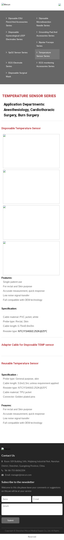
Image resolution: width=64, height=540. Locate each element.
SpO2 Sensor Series (18, 52)
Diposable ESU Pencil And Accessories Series (17, 22)
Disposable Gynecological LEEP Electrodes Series (15, 35)
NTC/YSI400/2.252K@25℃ (32, 331)
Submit (10, 520)
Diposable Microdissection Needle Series (43, 22)
